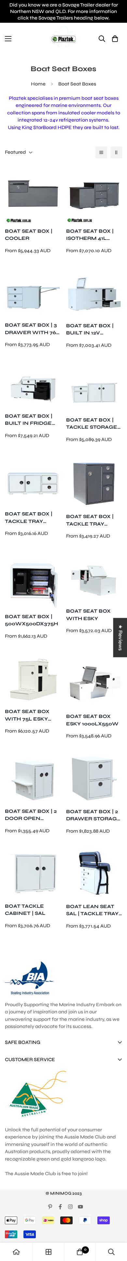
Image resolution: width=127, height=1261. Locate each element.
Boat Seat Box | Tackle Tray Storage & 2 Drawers (28, 518)
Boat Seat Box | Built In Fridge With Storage (28, 420)
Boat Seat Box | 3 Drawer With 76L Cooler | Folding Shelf (32, 329)
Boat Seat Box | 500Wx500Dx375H (31, 620)
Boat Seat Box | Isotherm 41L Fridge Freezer (91, 235)
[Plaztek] (63, 38)
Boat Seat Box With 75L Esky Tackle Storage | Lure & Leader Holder (32, 715)
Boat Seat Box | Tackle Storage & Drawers (91, 424)
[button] (114, 38)
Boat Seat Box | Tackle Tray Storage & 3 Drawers (90, 520)
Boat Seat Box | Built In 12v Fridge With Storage (90, 330)
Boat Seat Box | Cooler (28, 234)
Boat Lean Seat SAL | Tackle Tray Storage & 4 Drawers (92, 910)
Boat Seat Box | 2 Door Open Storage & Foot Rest (31, 815)
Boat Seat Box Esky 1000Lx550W (92, 720)
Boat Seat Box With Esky (88, 614)
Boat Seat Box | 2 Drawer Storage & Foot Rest (93, 816)
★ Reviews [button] (120, 637)
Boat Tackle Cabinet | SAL (25, 909)
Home (38, 84)
